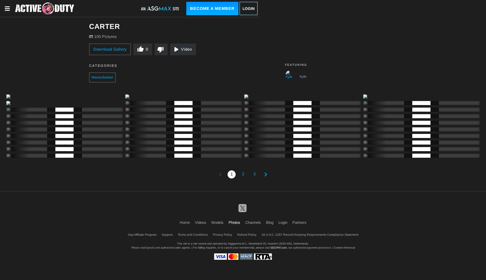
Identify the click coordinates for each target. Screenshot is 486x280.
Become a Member (212, 8)
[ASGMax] (44, 8)
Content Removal (344, 247)
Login (248, 8)
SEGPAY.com (278, 247)
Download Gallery (110, 49)
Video (186, 49)
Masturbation (102, 77)
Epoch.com (153, 247)
